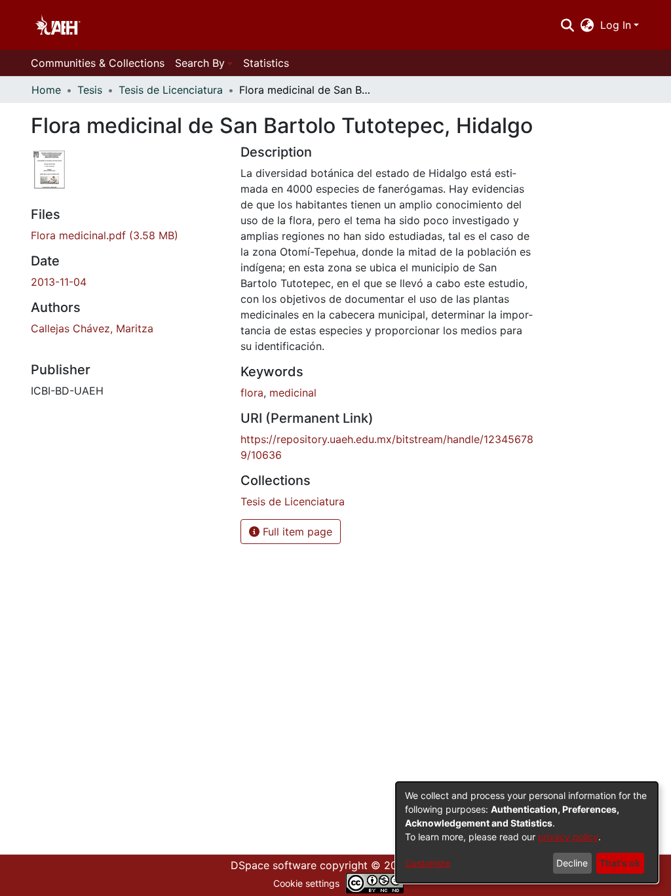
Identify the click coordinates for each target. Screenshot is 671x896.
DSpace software (273, 865)
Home (46, 89)
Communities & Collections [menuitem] (97, 62)
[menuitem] (587, 25)
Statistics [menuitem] (266, 62)
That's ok (620, 862)
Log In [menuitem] (615, 24)
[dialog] (527, 832)
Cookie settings (306, 883)
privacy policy (568, 836)
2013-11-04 (58, 281)
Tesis (89, 89)
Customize (427, 862)
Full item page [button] (295, 531)
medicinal (292, 392)
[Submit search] (567, 25)
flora (251, 392)
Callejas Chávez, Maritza (92, 328)
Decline (572, 862)
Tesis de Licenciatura (171, 89)
